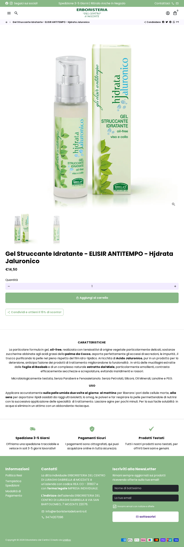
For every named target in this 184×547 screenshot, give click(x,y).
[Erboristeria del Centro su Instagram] (11, 3)
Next (173, 122)
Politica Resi (13, 475)
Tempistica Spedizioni (13, 483)
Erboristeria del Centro (37, 539)
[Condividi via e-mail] (177, 22)
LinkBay (67, 539)
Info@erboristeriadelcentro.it (64, 511)
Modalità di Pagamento (13, 493)
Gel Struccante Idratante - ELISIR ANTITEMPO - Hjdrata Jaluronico (51, 22)
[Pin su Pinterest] (170, 22)
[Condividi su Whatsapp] (174, 22)
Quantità (11, 280)
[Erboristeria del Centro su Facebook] (6, 3)
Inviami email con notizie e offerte (136, 506)
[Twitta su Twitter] (167, 22)
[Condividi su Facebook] (163, 22)
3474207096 (52, 517)
